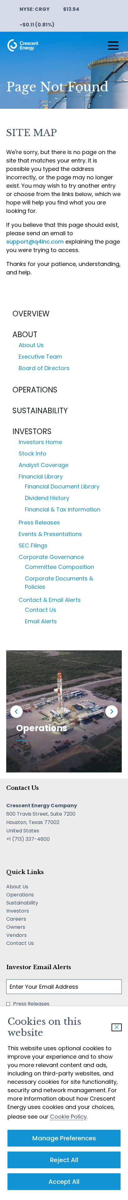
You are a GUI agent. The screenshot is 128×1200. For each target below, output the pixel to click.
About (24, 334)
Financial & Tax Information (62, 509)
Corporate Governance (51, 557)
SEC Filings (33, 545)
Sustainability (40, 410)
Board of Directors (44, 368)
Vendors (25, 935)
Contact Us (40, 610)
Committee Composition (59, 567)
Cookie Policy (68, 1116)
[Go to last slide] (16, 711)
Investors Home (40, 442)
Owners (24, 927)
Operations (34, 390)
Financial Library (41, 476)
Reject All (64, 1160)
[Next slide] (111, 711)
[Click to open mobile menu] (113, 45)
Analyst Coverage (43, 465)
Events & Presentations (50, 534)
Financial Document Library (62, 486)
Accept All (64, 1181)
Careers (25, 919)
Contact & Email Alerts (50, 600)
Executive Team (40, 356)
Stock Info (32, 453)
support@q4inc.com (35, 241)
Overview (30, 314)
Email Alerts (41, 621)
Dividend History (47, 498)
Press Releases (39, 522)
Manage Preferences (64, 1138)
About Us (31, 345)
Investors (32, 431)
